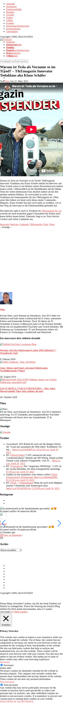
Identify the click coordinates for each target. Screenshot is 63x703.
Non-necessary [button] (7, 682)
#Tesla (54, 474)
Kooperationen (13, 28)
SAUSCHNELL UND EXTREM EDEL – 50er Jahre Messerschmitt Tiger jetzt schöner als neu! (28, 390)
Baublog (10, 12)
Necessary (9, 665)
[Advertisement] (31, 260)
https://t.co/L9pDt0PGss (23, 449)
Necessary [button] (5, 662)
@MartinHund (26, 482)
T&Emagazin (36, 224)
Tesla (45, 224)
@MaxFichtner (17, 455)
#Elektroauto (27, 477)
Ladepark (24, 224)
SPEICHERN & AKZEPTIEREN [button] (16, 701)
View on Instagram (12, 535)
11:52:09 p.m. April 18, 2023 (45, 488)
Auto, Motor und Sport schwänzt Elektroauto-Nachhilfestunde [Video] (24, 369)
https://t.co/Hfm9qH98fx (45, 477)
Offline (9, 20)
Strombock (11, 6)
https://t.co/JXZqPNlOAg (18, 488)
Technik (10, 15)
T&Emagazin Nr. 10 (51, 210)
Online (9, 17)
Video (52, 224)
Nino (2, 309)
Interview (14, 224)
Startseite (10, 3)
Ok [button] (12, 611)
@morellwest (16, 466)
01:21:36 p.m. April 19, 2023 (20, 480)
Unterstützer (12, 31)
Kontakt (10, 23)
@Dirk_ (14, 482)
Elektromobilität (14, 9)
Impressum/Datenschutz (17, 26)
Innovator (4, 224)
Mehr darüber (21, 611)
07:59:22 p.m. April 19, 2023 (20, 471)
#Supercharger (13, 477)
